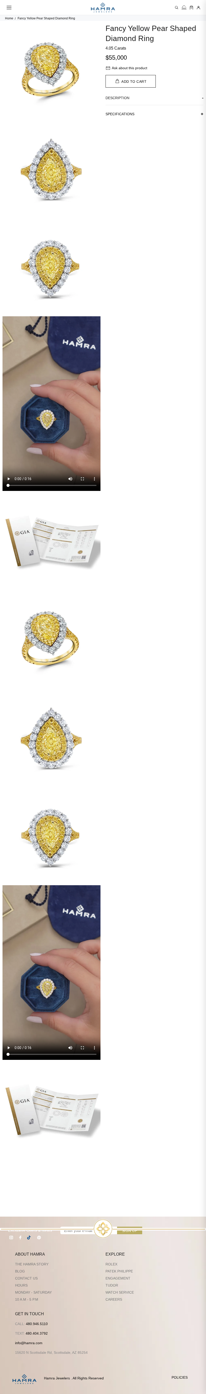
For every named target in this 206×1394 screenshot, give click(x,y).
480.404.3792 (37, 1333)
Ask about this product (129, 68)
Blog (20, 1271)
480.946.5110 (37, 1324)
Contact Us (26, 1278)
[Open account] (198, 7)
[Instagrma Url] (11, 1237)
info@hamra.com (28, 1343)
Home (9, 18)
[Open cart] (191, 7)
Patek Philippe (119, 1271)
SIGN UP (129, 1231)
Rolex (111, 1264)
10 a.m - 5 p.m (26, 1299)
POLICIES (180, 1377)
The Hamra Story (31, 1264)
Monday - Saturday (33, 1292)
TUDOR (112, 1285)
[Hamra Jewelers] (103, 8)
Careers (114, 1299)
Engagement (118, 1278)
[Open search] (176, 7)
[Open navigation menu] (9, 8)
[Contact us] (184, 7)
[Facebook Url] (20, 1237)
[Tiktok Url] (29, 1237)
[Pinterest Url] (39, 1237)
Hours (21, 1285)
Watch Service (120, 1292)
